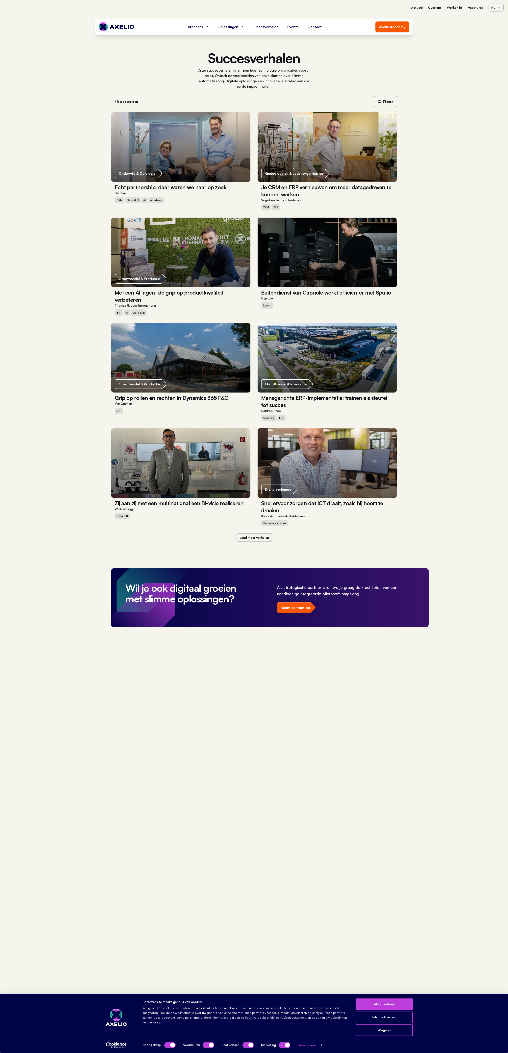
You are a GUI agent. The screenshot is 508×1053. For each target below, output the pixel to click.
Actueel (417, 8)
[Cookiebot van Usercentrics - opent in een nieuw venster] (116, 1045)
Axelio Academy (392, 27)
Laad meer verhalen (254, 537)
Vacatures (475, 8)
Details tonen (307, 1045)
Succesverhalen (265, 27)
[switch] (208, 1045)
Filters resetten (126, 102)
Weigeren (384, 1030)
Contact (315, 27)
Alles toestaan (384, 1004)
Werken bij (455, 8)
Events (293, 27)
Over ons (435, 8)
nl (493, 8)
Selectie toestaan (384, 1017)
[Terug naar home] (116, 26)
